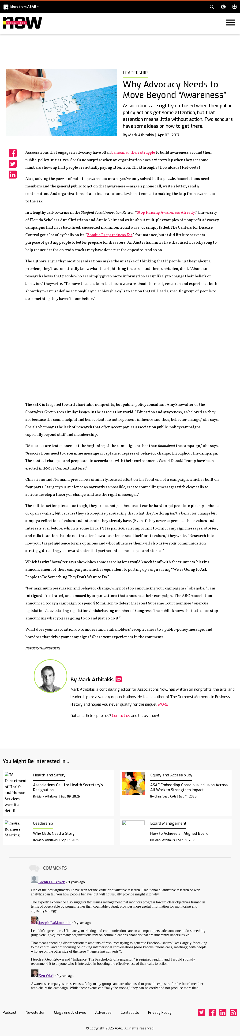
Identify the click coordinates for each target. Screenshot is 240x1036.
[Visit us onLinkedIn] (222, 1012)
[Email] (119, 679)
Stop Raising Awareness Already (166, 212)
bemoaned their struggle (133, 152)
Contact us (121, 715)
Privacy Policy (160, 1012)
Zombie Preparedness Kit (109, 235)
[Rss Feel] (233, 1012)
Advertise (103, 1012)
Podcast (9, 1012)
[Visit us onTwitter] (201, 1012)
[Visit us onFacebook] (212, 1012)
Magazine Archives (70, 1012)
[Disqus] (120, 932)
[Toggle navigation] (5, 33)
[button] (21, 7)
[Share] (13, 153)
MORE (163, 704)
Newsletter (35, 1012)
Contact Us (130, 1012)
